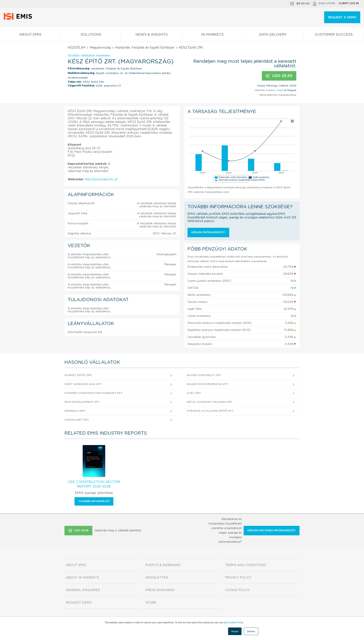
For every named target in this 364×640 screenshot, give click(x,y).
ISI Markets (212, 34)
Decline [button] (251, 631)
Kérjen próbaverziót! (208, 232)
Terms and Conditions (245, 565)
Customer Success (334, 34)
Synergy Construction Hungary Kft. (93, 393)
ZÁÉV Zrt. (194, 393)
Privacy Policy (238, 577)
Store (150, 602)
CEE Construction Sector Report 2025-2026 (94, 484)
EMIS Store (326, 3)
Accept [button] (234, 631)
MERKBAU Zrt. (75, 411)
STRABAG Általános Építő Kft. (210, 411)
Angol (279, 90)
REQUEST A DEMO (342, 17)
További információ (94, 501)
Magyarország (100, 47)
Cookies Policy (235, 622)
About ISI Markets (82, 577)
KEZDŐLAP (77, 47)
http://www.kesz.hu (99, 179)
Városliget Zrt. (76, 420)
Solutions (91, 34)
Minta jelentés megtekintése (277, 95)
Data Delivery (273, 34)
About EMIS (30, 34)
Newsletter (156, 577)
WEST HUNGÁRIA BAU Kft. (83, 384)
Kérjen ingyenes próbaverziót (271, 530)
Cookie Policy (237, 590)
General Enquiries (83, 590)
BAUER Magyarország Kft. (207, 384)
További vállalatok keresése (89, 55)
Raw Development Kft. (82, 402)
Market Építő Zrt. (78, 375)
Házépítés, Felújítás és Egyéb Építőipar (144, 47)
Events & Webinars (162, 565)
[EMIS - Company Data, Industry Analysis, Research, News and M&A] (19, 19)
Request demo (79, 602)
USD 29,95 (282, 76)
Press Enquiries (160, 590)
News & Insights (152, 34)
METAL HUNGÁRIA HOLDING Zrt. (210, 402)
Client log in (349, 3)
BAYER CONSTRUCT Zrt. (204, 375)
